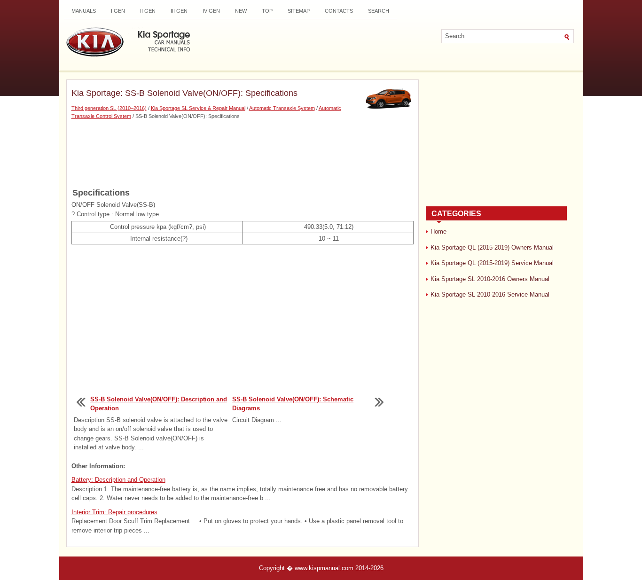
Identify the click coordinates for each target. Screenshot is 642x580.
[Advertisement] (242, 153)
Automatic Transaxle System (282, 108)
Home (438, 231)
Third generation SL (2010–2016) (109, 108)
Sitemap (299, 11)
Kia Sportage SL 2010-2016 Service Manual (490, 294)
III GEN (179, 11)
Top (267, 11)
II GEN (148, 11)
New (241, 11)
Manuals (83, 11)
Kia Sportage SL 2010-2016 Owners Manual (490, 278)
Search (378, 11)
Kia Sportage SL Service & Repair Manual (198, 108)
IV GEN (211, 11)
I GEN (118, 11)
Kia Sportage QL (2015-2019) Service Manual (492, 262)
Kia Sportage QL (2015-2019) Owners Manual (492, 247)
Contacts (339, 11)
